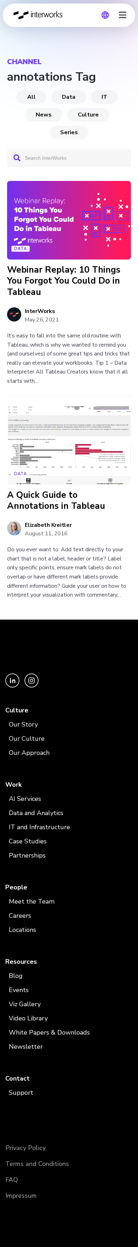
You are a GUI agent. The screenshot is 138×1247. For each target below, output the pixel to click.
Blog (16, 976)
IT (104, 97)
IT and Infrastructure (39, 827)
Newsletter (26, 1046)
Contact (17, 1078)
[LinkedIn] (13, 686)
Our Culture (27, 738)
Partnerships (27, 855)
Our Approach (29, 752)
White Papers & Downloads (49, 1032)
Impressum (21, 1195)
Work (13, 784)
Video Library (28, 1018)
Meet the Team (31, 901)
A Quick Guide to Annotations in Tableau (56, 501)
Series (69, 132)
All (31, 97)
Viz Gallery (25, 1004)
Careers (20, 915)
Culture (88, 115)
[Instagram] (31, 686)
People (16, 887)
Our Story (23, 724)
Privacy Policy (25, 1148)
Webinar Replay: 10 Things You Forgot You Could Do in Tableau (63, 281)
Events (19, 990)
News (44, 115)
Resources (21, 961)
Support (21, 1092)
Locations (22, 930)
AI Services (25, 799)
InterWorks (40, 15)
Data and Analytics (36, 813)
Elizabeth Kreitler (48, 525)
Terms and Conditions (37, 1164)
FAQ (11, 1179)
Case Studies (28, 841)
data (68, 97)
